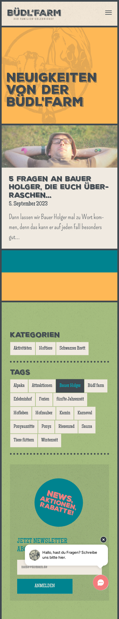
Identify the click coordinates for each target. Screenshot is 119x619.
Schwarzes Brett (72, 348)
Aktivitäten (23, 348)
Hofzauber (43, 413)
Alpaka (19, 385)
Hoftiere (45, 348)
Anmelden (45, 586)
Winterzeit (49, 440)
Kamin (65, 413)
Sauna (87, 426)
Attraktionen (42, 385)
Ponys (46, 426)
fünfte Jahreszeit (70, 399)
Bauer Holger (70, 385)
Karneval (84, 413)
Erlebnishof (23, 399)
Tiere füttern (24, 440)
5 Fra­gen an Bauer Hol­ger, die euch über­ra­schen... (58, 187)
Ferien (44, 399)
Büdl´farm (96, 385)
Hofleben (21, 413)
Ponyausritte (24, 426)
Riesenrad (66, 426)
